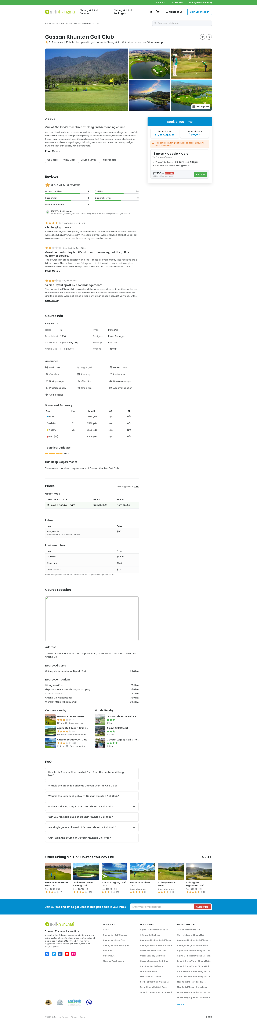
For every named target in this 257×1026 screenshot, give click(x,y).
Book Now (201, 174)
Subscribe (202, 907)
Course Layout (89, 159)
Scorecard (109, 159)
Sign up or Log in (199, 11)
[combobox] (182, 23)
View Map (69, 159)
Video (54, 159)
